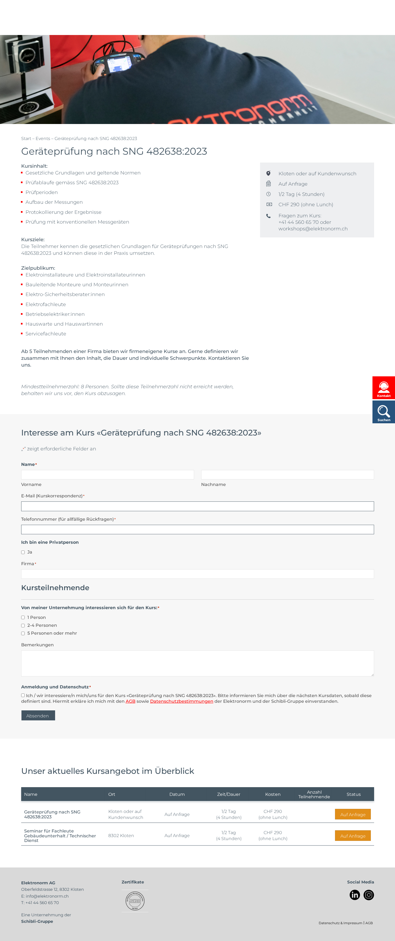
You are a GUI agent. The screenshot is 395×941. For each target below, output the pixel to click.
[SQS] (135, 901)
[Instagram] (369, 895)
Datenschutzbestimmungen (181, 701)
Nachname (213, 484)
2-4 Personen (42, 625)
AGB (130, 701)
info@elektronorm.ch (47, 896)
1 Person (36, 617)
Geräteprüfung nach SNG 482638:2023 (52, 814)
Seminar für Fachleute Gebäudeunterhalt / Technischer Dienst (60, 835)
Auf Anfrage (353, 814)
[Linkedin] (355, 895)
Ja (29, 552)
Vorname (31, 484)
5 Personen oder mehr (52, 633)
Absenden (37, 716)
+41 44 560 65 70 (42, 902)
